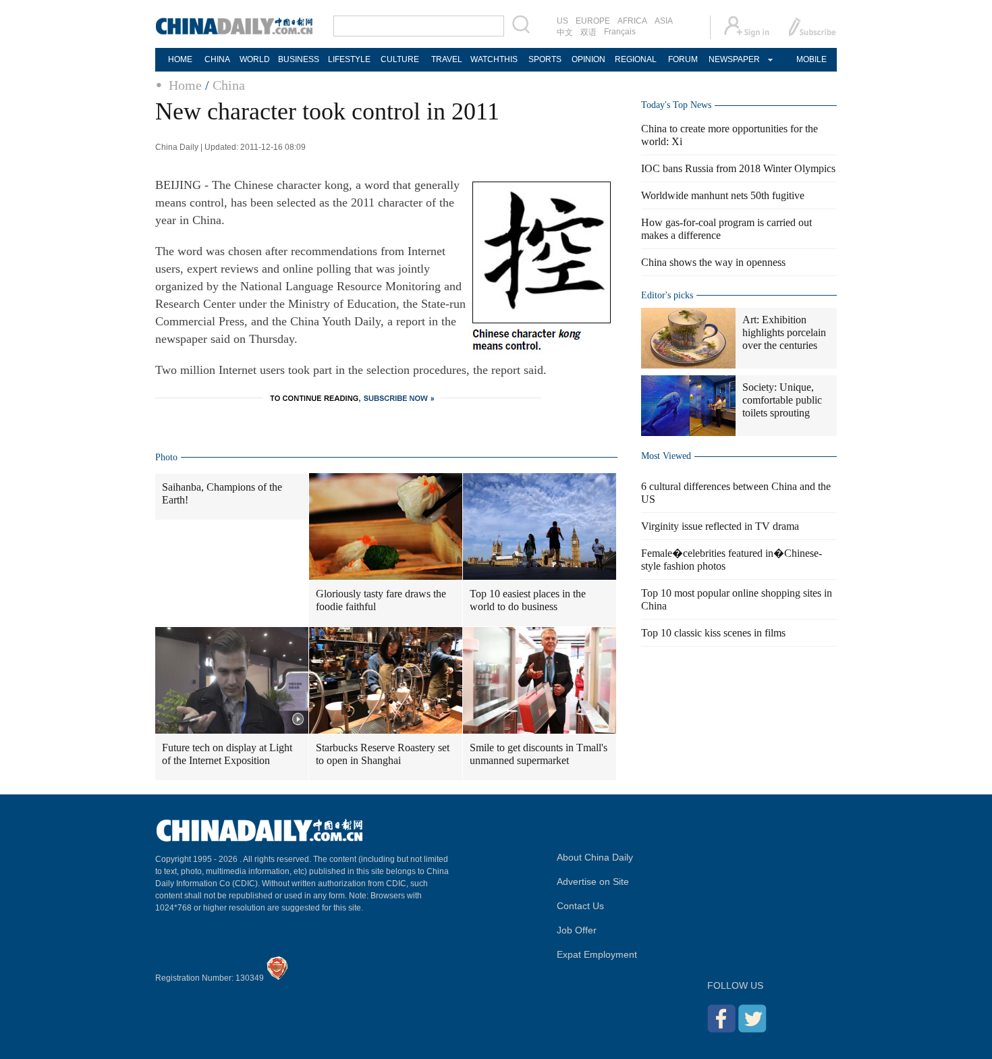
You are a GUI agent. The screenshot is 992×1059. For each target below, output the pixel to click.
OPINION (588, 59)
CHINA (217, 59)
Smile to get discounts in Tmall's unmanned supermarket (538, 754)
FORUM (683, 59)
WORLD (255, 59)
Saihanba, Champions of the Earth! (222, 493)
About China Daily (595, 857)
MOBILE (811, 59)
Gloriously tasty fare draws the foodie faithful (381, 600)
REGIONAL (636, 59)
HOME (180, 59)
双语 (588, 32)
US (562, 21)
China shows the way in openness (713, 262)
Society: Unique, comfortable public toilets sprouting (782, 399)
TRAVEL (446, 59)
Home (185, 85)
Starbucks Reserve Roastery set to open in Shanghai (382, 754)
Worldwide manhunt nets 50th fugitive (722, 195)
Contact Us (580, 905)
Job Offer (577, 930)
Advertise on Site (593, 881)
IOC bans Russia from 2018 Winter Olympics (738, 168)
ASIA (664, 21)
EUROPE (593, 21)
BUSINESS (298, 59)
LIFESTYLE (349, 59)
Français (620, 31)
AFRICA (632, 21)
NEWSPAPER (734, 59)
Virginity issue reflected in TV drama (720, 526)
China (229, 85)
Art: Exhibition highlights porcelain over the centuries (784, 332)
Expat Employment (597, 954)
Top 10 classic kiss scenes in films (713, 633)
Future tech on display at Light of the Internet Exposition (227, 754)
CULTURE (400, 59)
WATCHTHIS (494, 59)
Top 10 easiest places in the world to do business (528, 600)
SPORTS (544, 59)
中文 (565, 32)
